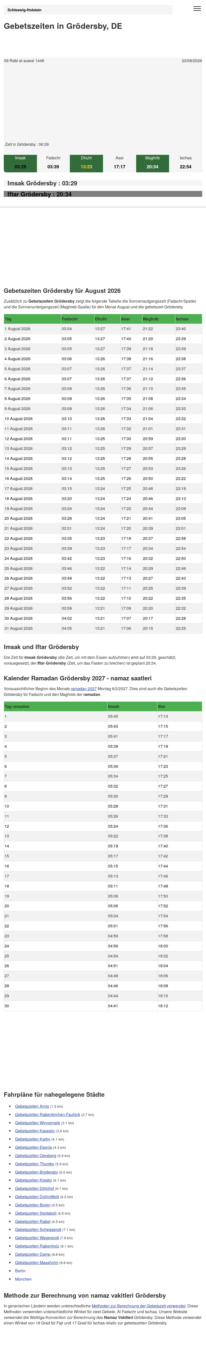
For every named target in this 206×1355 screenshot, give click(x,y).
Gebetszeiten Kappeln (35, 1131)
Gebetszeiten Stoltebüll (36, 1213)
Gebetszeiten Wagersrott (37, 1238)
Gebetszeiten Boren (32, 1205)
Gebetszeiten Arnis (32, 1106)
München (23, 1279)
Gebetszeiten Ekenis (33, 1147)
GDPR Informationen (22, 1348)
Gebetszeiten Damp (32, 1254)
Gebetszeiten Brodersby (36, 1172)
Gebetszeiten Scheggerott (38, 1229)
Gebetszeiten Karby (32, 1139)
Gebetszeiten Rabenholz (37, 1246)
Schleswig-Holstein (24, 10)
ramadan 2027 (84, 688)
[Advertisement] (103, 106)
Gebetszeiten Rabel (32, 1221)
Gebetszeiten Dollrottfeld (37, 1196)
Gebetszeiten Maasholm (36, 1262)
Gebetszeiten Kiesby (33, 1180)
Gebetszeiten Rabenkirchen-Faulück (47, 1114)
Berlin (20, 1271)
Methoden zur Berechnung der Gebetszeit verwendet (138, 1306)
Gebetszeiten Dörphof (34, 1188)
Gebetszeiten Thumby (34, 1164)
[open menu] (197, 8)
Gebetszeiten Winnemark (37, 1122)
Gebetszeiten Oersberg (35, 1155)
